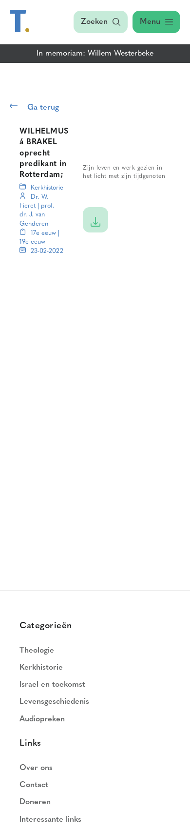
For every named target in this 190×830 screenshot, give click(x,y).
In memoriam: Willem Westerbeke (95, 54)
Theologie (36, 651)
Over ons (36, 768)
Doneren (35, 802)
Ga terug (43, 108)
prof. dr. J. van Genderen (37, 215)
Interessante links (50, 820)
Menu (150, 22)
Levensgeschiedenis (54, 702)
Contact (33, 785)
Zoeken (94, 22)
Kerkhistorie (47, 188)
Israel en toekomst (52, 685)
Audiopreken (42, 719)
